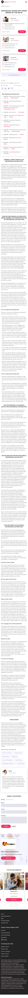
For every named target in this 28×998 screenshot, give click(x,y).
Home (2, 914)
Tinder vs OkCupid (5, 951)
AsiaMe (5, 144)
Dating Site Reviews (6, 916)
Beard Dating (18, 760)
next (16, 905)
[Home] (9, 2)
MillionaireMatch (14, 98)
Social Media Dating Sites (8, 763)
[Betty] (4, 772)
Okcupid (13, 148)
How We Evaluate (5, 920)
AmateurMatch (7, 121)
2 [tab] (26, 858)
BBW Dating (4, 939)
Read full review (6, 31)
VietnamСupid (7, 126)
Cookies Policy (4, 923)
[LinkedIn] (5, 88)
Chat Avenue (21, 112)
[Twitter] (9, 88)
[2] (8, 799)
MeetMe (22, 134)
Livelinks (6, 139)
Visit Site (22, 31)
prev (11, 905)
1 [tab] (26, 856)
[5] (12, 799)
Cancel (14, 826)
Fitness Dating (20, 763)
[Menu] (26, 2)
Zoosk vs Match (5, 956)
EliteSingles (6, 102)
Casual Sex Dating (5, 932)
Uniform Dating (18, 752)
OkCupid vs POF (5, 946)
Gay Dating (3, 937)
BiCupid (11, 117)
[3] (9, 799)
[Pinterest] (12, 88)
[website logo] (6, 19)
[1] (6, 799)
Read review (14, 896)
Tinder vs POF (4, 949)
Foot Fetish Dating (5, 935)
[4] (11, 799)
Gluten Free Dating (6, 752)
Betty (10, 771)
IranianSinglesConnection (9, 109)
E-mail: (3, 809)
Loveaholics (6, 153)
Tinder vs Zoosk (5, 953)
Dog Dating (14, 756)
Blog (2, 918)
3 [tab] (26, 860)
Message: (3, 815)
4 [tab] (26, 862)
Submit (6, 826)
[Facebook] (2, 88)
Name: (2, 802)
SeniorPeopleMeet (16, 131)
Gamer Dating (5, 756)
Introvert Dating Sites (7, 760)
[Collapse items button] (14, 75)
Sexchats (3, 930)
